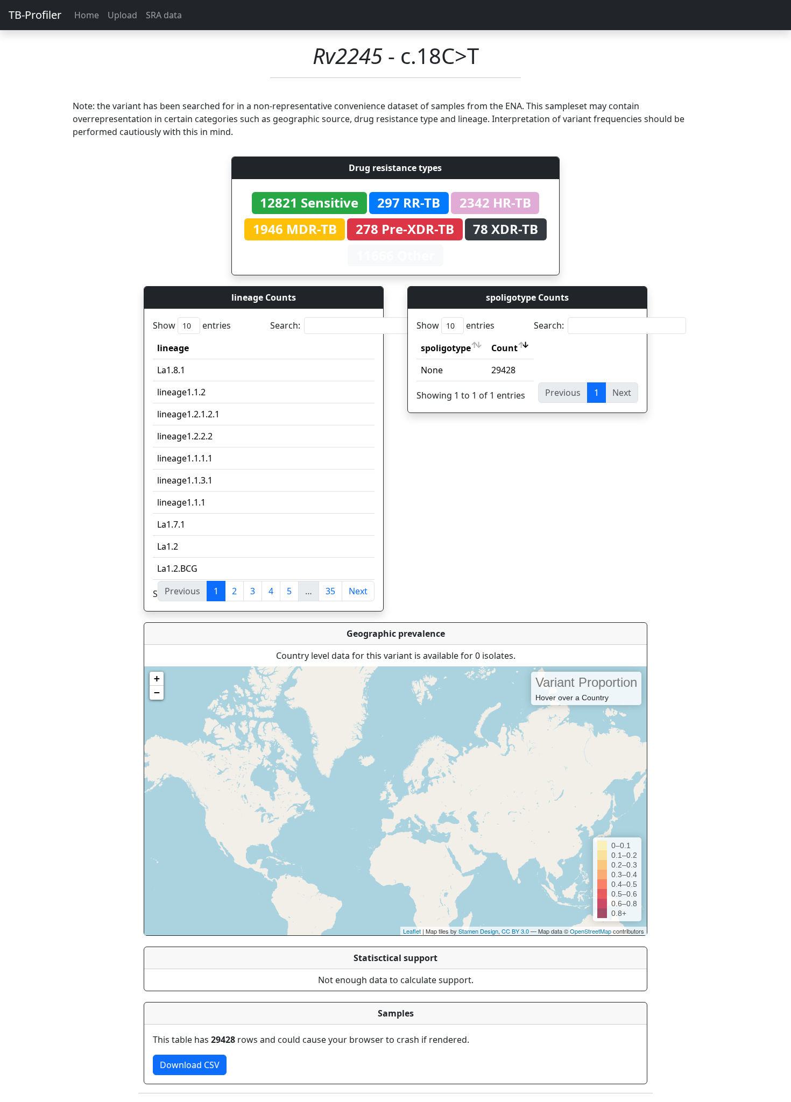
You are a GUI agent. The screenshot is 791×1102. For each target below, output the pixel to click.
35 (330, 591)
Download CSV (190, 1065)
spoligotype (446, 348)
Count (504, 348)
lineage (173, 348)
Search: (285, 325)
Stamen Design (478, 931)
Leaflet (412, 931)
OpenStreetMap (590, 931)
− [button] (157, 692)
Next (358, 591)
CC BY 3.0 (515, 931)
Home (86, 15)
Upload (122, 15)
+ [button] (157, 678)
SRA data (164, 15)
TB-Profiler (35, 15)
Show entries (192, 325)
